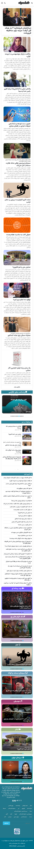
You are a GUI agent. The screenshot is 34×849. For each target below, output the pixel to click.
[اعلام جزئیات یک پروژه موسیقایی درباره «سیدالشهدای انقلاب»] (17, 601)
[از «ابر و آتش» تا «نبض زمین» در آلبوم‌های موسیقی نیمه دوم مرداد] (17, 713)
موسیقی (9, 817)
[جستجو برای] (32, 4)
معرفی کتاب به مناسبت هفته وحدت (18, 234)
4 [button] (18, 416)
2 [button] (21, 416)
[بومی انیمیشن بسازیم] (17, 629)
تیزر (18, 808)
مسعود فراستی (24, 817)
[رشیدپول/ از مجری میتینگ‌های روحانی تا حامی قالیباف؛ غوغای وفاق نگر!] (26, 460)
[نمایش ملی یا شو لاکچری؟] (17, 257)
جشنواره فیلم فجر (12, 808)
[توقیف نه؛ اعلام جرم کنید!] (17, 290)
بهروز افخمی (10, 805)
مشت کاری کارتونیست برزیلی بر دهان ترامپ (17, 201)
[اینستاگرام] (19, 801)
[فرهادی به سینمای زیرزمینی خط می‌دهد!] (26, 428)
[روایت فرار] (17, 404)
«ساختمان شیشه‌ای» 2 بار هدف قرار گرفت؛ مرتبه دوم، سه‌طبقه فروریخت (18, 31)
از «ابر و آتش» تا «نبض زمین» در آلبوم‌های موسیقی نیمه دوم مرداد (17, 720)
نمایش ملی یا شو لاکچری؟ (21, 267)
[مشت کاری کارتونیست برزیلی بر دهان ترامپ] (17, 190)
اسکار (31, 805)
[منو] (2, 4)
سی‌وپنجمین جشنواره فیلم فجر (25, 814)
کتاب (5, 817)
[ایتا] (13, 801)
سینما (31, 811)
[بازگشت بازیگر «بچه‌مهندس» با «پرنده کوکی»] (17, 44)
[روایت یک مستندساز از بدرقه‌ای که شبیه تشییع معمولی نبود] (17, 685)
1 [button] (22, 640)
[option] (17, 404)
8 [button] (13, 416)
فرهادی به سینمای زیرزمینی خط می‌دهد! (13, 427)
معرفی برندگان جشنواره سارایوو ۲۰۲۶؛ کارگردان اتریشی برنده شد (18, 776)
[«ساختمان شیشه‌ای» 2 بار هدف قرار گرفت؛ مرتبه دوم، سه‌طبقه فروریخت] (17, 17)
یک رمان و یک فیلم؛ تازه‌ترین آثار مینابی (19, 369)
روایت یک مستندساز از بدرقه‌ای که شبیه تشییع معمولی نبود (18, 692)
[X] (21, 801)
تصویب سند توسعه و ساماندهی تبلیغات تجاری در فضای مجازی (19, 125)
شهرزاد (15, 814)
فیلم (11, 814)
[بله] (15, 801)
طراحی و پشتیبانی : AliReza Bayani (17, 846)
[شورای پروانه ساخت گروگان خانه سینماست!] (26, 451)
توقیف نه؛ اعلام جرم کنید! (21, 300)
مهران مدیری (16, 817)
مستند (30, 817)
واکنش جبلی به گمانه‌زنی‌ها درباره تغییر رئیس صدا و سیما (17, 90)
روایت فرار (28, 412)
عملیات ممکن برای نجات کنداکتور (19, 335)
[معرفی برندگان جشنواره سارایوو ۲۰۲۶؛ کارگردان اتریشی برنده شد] (17, 770)
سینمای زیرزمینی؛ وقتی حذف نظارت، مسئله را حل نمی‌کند (18, 164)
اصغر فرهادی (25, 805)
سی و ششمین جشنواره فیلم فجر (20, 811)
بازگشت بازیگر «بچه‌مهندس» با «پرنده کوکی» (17, 55)
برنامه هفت (18, 805)
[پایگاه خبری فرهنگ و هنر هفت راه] (24, 3)
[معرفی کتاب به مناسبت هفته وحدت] (17, 225)
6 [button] (16, 416)
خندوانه (4, 808)
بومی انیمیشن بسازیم (25, 636)
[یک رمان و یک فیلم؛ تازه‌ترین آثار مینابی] (17, 358)
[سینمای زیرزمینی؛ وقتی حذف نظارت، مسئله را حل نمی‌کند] (17, 150)
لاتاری (7, 814)
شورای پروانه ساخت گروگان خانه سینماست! (13, 451)
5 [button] (17, 416)
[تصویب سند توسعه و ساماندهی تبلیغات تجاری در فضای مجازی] (17, 114)
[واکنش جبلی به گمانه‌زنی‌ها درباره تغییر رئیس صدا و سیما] (17, 79)
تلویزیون (23, 808)
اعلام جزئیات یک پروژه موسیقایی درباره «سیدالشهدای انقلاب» (20, 607)
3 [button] (20, 416)
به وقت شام (29, 808)
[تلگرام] (17, 801)
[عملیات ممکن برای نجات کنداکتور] (17, 324)
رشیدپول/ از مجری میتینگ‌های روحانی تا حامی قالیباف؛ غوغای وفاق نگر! (12, 458)
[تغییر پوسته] (5, 4)
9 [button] (12, 416)
